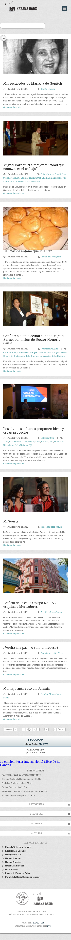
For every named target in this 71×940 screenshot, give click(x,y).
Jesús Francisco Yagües (51, 527)
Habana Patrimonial (14, 866)
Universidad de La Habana (27, 182)
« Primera (8, 729)
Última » (61, 729)
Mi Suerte (10, 521)
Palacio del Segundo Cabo (17, 873)
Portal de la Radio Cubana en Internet (22, 877)
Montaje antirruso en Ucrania (26, 689)
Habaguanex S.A (13, 855)
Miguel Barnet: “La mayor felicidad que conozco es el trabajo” (34, 167)
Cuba (43, 174)
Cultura (50, 174)
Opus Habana (11, 869)
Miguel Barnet (34, 178)
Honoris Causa (19, 178)
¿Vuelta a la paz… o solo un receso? (30, 648)
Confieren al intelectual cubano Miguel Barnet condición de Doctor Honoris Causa (33, 339)
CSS (42, 923)
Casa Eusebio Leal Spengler (22, 442)
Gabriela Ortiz (47, 438)
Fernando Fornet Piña (51, 257)
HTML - (36, 923)
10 (46, 729)
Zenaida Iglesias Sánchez (52, 612)
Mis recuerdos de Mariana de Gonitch (32, 83)
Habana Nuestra (13, 862)
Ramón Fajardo (48, 89)
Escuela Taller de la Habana (18, 847)
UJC (30, 445)
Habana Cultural (12, 858)
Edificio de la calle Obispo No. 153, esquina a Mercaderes (29, 605)
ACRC (5, 442)
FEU (51, 442)
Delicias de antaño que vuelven (28, 251)
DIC (49, 926)
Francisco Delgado (49, 349)
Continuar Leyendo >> (13, 107)
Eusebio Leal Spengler (27, 352)
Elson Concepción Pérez (52, 653)
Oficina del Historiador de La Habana (21, 356)
